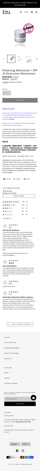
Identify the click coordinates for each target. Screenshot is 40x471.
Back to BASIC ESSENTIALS (21, 324)
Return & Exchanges (11, 353)
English (14, 444)
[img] (13, 225)
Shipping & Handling (11, 348)
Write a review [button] (19, 196)
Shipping (5, 82)
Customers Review (10, 383)
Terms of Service (10, 342)
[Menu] (36, 12)
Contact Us (8, 359)
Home (6, 373)
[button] (7, 77)
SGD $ (25, 444)
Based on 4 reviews (9, 193)
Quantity (4, 89)
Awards (7, 378)
